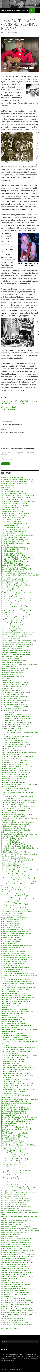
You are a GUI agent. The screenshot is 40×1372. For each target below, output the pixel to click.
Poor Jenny (5, 1045)
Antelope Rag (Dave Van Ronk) (11, 507)
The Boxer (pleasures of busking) (12, 431)
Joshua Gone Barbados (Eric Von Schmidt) (15, 852)
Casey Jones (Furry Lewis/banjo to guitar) (15, 605)
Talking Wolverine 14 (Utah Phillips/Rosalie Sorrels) (18, 1193)
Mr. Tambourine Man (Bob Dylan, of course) (16, 969)
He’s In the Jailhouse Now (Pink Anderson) (15, 772)
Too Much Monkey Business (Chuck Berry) (15, 1246)
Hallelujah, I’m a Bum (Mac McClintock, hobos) (17, 756)
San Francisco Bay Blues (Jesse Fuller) (14, 1111)
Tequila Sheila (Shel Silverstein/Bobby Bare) (16, 1207)
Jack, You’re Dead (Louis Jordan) (12, 832)
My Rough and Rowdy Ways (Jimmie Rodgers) (16, 981)
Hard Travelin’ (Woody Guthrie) (12, 762)
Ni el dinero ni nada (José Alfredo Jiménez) (15, 989)
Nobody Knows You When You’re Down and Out (17, 1001)
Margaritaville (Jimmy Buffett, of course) (15, 932)
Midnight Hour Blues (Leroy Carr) (12, 948)
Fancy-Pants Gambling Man (10, 690)
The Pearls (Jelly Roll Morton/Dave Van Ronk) (16, 1238)
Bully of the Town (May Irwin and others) (15, 583)
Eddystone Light (6, 680)
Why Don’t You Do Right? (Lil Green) (13, 1298)
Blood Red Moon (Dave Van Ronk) (12, 553)
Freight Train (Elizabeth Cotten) (12, 702)
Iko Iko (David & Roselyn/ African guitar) (15, 824)
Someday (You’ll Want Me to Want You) (14, 1159)
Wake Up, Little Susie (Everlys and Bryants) (15, 1270)
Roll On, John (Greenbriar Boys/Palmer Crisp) (17, 1085)
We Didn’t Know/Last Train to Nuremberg (15, 1284)
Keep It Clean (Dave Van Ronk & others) (14, 858)
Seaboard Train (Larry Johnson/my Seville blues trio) (19, 1117)
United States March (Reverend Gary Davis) (16, 1260)
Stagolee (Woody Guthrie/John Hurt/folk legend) (17, 1171)
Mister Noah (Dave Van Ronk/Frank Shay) (15, 955)
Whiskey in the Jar (7, 1296)
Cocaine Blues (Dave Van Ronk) (12, 621)
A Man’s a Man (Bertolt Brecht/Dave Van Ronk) (17, 479)
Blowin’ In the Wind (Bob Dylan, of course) (15, 557)
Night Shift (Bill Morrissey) (10, 991)
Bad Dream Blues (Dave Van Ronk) (13, 515)
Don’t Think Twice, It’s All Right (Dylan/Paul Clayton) (19, 665)
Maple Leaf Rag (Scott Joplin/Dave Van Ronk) (16, 930)
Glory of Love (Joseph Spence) (11, 728)
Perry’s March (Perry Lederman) (12, 1033)
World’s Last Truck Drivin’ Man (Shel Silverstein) (17, 1310)
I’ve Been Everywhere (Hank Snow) (13, 816)
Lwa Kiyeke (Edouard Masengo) (11, 916)
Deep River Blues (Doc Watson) (12, 649)
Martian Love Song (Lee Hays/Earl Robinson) (16, 934)
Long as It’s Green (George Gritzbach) (13, 900)
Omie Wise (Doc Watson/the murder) (14, 1009)
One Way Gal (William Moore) (11, 1017)
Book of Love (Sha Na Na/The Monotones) (15, 565)
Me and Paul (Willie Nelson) (10, 942)
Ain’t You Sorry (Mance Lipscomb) (12, 499)
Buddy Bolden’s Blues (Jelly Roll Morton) (15, 581)
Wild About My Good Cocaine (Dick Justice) (16, 1300)
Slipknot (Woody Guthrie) (10, 1139)
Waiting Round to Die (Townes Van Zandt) (15, 1268)
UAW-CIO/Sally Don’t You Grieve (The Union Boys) (18, 1256)
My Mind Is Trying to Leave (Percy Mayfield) (16, 979)
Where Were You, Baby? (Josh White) (14, 1294)
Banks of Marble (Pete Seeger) (11, 519)
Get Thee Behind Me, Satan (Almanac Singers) (16, 722)
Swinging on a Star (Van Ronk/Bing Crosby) (15, 1189)
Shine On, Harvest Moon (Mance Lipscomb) (16, 1129)
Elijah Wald (14, 32)
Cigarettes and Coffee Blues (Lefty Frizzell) (15, 615)
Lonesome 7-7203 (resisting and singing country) (17, 898)
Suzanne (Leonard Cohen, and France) (14, 1181)
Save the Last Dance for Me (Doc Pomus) (15, 1115)
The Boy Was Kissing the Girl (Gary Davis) (15, 1225)
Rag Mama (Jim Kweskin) (9, 1053)
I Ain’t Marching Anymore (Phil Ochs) (14, 790)
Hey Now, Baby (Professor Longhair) (13, 778)
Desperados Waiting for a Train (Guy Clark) (16, 653)
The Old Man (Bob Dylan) (9, 1236)
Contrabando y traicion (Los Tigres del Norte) (16, 635)
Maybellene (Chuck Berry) (10, 938)
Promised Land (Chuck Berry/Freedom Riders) (17, 1051)
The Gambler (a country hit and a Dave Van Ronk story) (20, 1231)
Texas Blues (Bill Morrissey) (10, 1209)
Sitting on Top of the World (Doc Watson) (15, 1137)
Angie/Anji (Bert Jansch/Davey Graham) (14, 503)
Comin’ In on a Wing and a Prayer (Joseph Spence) (18, 633)
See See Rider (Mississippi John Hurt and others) (17, 1119)
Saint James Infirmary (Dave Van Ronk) (14, 1101)
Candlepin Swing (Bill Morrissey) (12, 595)
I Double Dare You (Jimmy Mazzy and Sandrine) (17, 796)
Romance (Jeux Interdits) (9, 1087)
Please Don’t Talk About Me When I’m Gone (16, 1039)
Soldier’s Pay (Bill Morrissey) (11, 1151)
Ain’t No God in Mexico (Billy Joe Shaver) (15, 493)
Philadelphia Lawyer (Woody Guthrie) (14, 1035)
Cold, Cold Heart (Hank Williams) (12, 627)
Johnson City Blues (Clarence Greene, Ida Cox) (17, 846)
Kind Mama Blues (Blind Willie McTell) (14, 868)
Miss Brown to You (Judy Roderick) (13, 951)
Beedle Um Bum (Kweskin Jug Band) (13, 531)
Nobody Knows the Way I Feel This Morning (16, 999)
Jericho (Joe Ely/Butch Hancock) (12, 838)
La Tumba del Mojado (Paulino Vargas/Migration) (18, 878)
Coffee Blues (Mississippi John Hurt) (13, 625)
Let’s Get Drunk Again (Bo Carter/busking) (15, 888)
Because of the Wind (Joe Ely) (11, 529)
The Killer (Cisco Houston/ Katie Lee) (14, 1232)
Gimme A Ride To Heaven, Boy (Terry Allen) (16, 724)
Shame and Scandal (7, 1125)
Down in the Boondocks (9, 667)
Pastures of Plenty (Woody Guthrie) (13, 1023)
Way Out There (6, 1280)
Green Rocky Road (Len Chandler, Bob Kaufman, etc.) (19, 752)
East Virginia (5, 678)
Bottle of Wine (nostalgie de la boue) (13, 567)
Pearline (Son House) (8, 1031)
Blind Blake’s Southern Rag (10, 551)
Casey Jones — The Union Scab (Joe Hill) (15, 607)
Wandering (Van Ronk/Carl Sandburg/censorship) (18, 1276)
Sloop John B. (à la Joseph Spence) (12, 1141)
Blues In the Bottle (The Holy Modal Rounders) (17, 559)
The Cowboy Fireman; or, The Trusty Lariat (15, 1227)
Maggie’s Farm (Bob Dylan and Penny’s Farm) (16, 918)
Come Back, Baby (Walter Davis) (12, 631)
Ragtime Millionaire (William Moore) (13, 1059)
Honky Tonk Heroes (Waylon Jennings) (14, 782)
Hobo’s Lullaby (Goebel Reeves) (11, 780)
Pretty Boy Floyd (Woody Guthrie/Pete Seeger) (17, 1049)
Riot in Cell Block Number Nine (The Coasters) (17, 1075)
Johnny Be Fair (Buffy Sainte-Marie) (13, 842)
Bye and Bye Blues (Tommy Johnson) (13, 591)
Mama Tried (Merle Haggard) (11, 924)
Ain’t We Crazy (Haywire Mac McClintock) (15, 497)
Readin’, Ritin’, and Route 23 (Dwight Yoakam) (16, 1069)
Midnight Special (7, 950)
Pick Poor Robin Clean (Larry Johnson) (14, 1037)
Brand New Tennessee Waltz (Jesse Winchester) (17, 573)
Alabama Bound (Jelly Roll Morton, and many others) (19, 501)
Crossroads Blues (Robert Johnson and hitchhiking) (18, 641)
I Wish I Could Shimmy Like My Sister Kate (15, 808)
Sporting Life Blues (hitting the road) (13, 1165)
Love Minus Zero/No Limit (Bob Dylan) (14, 910)
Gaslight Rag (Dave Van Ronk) (11, 714)
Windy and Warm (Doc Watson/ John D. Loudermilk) (19, 1302)
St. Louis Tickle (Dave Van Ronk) (12, 423)
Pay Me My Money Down (9, 1027)
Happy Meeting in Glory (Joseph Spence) (15, 760)
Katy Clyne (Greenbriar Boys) (11, 856)
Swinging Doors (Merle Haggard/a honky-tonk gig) (18, 1187)
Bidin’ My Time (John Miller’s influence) (14, 539)
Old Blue (4, 1007)
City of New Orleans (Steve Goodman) (14, 619)
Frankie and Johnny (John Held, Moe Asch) (15, 700)
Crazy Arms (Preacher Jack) (10, 639)
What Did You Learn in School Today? (14, 1290)
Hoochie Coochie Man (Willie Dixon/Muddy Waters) (19, 784)
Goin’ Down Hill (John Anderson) (12, 730)
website (13, 1354)
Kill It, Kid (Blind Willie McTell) (11, 866)
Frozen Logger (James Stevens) (11, 708)
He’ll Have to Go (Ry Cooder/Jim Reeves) (15, 770)
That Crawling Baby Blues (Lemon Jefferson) (16, 1211)
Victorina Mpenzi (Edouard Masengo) (14, 1264)
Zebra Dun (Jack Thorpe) (9, 1328)
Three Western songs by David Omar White (16, 1242)
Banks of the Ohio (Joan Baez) (11, 521)
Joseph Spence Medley (9, 850)
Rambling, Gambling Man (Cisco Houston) (15, 1065)
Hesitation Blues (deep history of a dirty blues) (17, 776)
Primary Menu (37, 10)
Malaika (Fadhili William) (9, 922)
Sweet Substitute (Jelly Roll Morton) (13, 1185)
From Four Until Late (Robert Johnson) (14, 706)
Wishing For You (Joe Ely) (10, 1306)
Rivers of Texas (6, 1077)
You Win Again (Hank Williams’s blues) (14, 1322)
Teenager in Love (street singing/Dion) (14, 1197)
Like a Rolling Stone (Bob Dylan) (12, 890)
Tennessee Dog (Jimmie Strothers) (12, 1203)
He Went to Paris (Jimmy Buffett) (12, 768)
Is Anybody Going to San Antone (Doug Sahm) (16, 830)
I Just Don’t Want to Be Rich (10, 798)
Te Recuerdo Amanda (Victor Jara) (13, 1195)
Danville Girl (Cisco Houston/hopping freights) (17, 645)
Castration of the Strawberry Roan (13, 609)
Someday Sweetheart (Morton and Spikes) (15, 1161)
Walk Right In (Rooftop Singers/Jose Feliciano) (17, 1272)
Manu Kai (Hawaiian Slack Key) (11, 928)
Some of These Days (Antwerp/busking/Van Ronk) (18, 1153)
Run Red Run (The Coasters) (10, 1093)
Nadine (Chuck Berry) (8, 985)
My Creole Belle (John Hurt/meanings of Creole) (17, 973)
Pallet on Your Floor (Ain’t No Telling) (14, 1019)
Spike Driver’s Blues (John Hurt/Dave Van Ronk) (17, 1163)
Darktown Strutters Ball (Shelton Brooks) (15, 647)
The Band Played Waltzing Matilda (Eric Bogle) (17, 1221)
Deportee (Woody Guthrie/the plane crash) (16, 651)
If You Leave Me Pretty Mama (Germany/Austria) (17, 822)
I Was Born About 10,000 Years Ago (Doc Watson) (18, 806)
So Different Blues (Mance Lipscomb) (14, 1149)
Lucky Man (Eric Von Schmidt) (11, 914)
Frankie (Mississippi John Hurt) (12, 698)
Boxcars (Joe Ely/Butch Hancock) (12, 571)
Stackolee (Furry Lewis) (9, 1169)
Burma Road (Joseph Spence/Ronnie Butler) (16, 585)
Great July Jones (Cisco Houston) (12, 750)
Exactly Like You (6, 688)
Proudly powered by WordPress (10, 1369)
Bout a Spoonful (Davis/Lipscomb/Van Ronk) (16, 569)
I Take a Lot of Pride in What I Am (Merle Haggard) (18, 802)
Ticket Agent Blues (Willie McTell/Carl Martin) (17, 1244)
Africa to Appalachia (8, 485)
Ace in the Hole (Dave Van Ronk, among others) (17, 481)
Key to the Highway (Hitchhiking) (12, 862)
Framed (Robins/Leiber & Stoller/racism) (15, 696)
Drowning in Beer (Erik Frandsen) (12, 670)
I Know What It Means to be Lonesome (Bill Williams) (19, 800)
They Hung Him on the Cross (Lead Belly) (15, 1240)
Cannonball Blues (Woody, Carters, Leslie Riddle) (18, 601)
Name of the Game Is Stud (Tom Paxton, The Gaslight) (19, 987)
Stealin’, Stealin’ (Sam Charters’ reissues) (14, 1175)
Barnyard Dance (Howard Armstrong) (14, 523)
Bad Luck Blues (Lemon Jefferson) (12, 517)
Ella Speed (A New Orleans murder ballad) (15, 682)
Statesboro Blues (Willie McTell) (12, 1173)
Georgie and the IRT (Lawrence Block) (14, 720)
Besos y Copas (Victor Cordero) (12, 533)
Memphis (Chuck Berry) (9, 944)
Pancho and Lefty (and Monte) (11, 1021)
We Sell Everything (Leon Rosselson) (13, 1286)
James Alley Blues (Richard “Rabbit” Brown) (16, 836)
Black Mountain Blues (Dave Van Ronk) (14, 549)
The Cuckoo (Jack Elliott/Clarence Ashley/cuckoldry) (19, 1229)
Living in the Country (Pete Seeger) (13, 894)
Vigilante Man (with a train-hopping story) (15, 1266)
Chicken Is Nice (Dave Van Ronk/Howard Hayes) (17, 611)
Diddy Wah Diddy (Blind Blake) (11, 657)
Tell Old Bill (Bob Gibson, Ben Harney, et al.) (16, 1199)
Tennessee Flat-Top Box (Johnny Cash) (14, 1205)
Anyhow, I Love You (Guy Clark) (12, 511)
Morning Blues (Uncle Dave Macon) (13, 963)
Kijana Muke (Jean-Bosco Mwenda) (13, 864)
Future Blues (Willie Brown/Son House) (14, 710)
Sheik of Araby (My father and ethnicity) (14, 1127)
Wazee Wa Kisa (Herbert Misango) (12, 1282)
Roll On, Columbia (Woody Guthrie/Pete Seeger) (17, 1083)
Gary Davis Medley (7, 712)
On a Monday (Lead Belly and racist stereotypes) (17, 1011)
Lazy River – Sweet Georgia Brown (13, 880)
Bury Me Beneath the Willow (11, 587)
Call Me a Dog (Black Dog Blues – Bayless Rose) (17, 593)
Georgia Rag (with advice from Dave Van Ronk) (17, 718)
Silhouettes (5, 1131)
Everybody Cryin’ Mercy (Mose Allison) (14, 686)
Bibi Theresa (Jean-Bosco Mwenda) (13, 537)
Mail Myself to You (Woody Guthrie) (13, 920)
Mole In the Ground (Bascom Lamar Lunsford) (16, 957)
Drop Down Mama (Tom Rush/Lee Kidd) (15, 669)
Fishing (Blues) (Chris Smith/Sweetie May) (15, 692)
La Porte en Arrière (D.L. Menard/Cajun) (15, 876)
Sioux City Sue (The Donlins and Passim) (15, 1133)
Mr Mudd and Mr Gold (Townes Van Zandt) (16, 967)
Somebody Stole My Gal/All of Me (12, 1157)
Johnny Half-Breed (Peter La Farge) (13, 844)
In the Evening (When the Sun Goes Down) (15, 826)
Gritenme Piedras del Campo (11, 754)
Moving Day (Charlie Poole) (10, 965)
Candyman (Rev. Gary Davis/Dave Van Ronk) (16, 599)
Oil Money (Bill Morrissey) (10, 1005)
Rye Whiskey (5, 1097)
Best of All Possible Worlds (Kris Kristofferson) (17, 535)
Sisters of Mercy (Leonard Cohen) (12, 1135)
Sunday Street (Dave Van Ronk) (11, 1179)
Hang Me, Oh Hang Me (9, 758)
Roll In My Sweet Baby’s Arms (11, 1081)
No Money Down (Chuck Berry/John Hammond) (17, 997)
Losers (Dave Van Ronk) (9, 906)
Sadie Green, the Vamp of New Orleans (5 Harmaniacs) (19, 1099)
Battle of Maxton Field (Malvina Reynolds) (15, 527)
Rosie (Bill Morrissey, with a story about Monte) (17, 1089)
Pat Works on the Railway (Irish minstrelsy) (16, 1025)
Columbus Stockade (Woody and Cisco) (14, 629)
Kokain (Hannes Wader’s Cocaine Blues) (14, 872)
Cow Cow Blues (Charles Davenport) (13, 637)
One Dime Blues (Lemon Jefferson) (13, 1013)
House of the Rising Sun (9, 786)
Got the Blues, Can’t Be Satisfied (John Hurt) (16, 744)
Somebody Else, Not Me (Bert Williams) (14, 1155)
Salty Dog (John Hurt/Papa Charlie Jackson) (16, 1103)
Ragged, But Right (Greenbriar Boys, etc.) (15, 1057)
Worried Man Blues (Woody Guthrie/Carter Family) (19, 1312)
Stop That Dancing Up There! (11, 1177)
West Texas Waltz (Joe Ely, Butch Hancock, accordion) (19, 1288)
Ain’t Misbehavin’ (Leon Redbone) (12, 491)
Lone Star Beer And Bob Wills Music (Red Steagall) (18, 896)
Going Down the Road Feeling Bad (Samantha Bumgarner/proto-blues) (16, 737)
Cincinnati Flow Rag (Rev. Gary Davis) (14, 617)
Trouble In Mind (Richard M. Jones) (13, 1252)
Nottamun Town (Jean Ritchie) (11, 1003)
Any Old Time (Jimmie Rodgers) (12, 509)
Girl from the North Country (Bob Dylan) (15, 726)
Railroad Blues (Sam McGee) (10, 1063)
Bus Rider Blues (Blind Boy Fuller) (12, 589)
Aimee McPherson (7, 489)
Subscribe (6, 464)
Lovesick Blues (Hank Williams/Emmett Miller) (17, 912)
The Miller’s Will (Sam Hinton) (11, 1234)
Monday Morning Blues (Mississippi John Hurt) (17, 959)
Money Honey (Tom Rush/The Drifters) (14, 961)
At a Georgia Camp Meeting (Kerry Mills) (15, 513)
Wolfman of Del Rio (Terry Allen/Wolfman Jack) (17, 1308)
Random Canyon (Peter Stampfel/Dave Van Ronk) (18, 1067)
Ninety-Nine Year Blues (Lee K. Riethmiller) (16, 995)
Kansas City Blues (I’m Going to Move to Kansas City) (19, 854)
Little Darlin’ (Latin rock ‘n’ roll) (11, 892)
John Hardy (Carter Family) (10, 840)
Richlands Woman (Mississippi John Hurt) (15, 1073)
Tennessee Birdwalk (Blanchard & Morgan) (15, 1201)
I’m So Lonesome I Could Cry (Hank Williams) (16, 814)
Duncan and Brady (7, 674)
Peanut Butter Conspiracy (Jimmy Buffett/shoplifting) (19, 1029)
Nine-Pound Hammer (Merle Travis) (13, 993)
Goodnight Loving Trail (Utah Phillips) (14, 740)
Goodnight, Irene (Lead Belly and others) (15, 742)
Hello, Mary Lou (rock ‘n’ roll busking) (14, 774)
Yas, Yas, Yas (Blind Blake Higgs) (12, 1318)
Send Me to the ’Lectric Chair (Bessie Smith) (16, 1121)
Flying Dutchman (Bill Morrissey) (12, 694)
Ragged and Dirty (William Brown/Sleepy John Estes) (19, 1055)
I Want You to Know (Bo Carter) (12, 804)
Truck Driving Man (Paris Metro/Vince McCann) (17, 1254)
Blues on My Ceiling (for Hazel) (11, 563)
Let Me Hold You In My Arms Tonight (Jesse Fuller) (18, 882)
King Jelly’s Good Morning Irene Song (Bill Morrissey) (19, 870)
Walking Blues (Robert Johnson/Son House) (16, 1274)
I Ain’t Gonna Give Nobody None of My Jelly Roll (17, 788)
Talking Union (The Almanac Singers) (13, 1191)
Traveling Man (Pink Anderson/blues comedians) (17, 1250)
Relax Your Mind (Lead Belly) (11, 1071)
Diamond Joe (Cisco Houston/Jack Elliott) (15, 655)
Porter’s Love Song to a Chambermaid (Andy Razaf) (18, 1047)
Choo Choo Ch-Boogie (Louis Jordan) (14, 613)
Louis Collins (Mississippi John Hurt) (13, 908)
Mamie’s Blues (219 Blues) (10, 926)
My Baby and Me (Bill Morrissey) (12, 971)
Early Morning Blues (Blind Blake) (12, 676)
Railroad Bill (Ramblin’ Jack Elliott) (13, 1061)
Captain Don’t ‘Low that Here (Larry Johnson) (16, 603)
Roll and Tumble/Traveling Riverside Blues (15, 1079)
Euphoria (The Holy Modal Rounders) (14, 684)
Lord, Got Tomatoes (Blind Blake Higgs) (14, 904)
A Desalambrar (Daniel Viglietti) (12, 477)
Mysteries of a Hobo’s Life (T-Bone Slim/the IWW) (18, 983)
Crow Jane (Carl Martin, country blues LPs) (16, 643)
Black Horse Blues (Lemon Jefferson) (13, 547)
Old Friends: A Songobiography (14, 10)
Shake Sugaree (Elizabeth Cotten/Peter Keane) (17, 1123)
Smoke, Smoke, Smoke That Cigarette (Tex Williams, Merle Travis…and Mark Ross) (18, 1146)
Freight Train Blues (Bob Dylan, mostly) (14, 704)
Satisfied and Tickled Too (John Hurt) (13, 1113)
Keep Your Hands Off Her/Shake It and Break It (17, 860)
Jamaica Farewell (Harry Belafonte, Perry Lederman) (19, 834)
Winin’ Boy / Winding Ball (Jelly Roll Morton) (16, 1304)
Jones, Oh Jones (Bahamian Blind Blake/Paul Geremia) (19, 848)
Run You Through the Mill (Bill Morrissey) (15, 1095)
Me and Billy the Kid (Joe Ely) (11, 940)
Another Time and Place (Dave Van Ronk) (15, 505)
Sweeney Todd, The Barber (10, 1183)
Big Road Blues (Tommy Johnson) (12, 541)
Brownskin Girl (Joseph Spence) (12, 579)
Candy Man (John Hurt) (9, 597)
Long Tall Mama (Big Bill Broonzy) (12, 902)
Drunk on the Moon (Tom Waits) (12, 672)
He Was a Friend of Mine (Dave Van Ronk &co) (17, 766)
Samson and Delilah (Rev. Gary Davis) (14, 1107)
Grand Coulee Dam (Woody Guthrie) (13, 746)
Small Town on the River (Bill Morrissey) (15, 1143)
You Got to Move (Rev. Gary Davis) (13, 1320)
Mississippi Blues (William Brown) (13, 953)
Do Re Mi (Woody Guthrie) (10, 659)
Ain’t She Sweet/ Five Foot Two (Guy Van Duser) (17, 495)
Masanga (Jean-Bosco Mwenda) (12, 936)
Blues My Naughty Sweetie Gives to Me (14, 561)
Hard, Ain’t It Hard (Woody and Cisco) (14, 764)
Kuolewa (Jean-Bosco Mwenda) (12, 874)
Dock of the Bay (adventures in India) (13, 661)
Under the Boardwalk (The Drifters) (13, 1258)
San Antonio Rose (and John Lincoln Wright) (16, 1109)
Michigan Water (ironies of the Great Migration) (17, 946)
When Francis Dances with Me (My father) (15, 1292)
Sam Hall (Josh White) (8, 1105)
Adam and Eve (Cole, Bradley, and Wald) (14, 483)
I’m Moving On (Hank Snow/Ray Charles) (15, 810)
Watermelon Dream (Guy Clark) (12, 1278)
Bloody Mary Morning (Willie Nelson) (14, 555)
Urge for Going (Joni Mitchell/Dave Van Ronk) (17, 1262)
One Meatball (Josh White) (10, 1015)
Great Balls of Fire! (7, 748)
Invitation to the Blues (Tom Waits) (13, 828)
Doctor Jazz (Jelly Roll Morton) (11, 663)
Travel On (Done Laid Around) (11, 1248)
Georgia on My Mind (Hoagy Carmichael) (15, 716)
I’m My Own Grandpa (8, 812)
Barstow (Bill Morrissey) (9, 525)
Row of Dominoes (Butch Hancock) (13, 1091)
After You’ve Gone (7, 487)
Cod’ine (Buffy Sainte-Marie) (11, 623)
